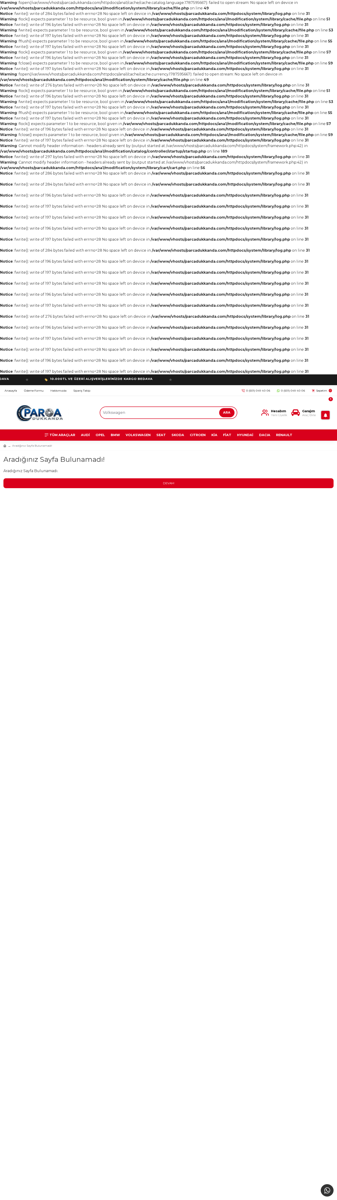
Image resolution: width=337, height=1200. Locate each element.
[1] (326, 412)
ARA (226, 412)
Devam (168, 483)
